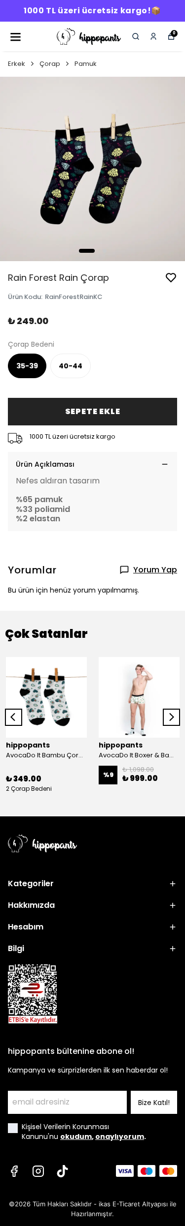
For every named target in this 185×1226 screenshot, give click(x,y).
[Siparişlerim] (153, 36)
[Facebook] (14, 1171)
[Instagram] (38, 1171)
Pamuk (85, 63)
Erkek (16, 63)
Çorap (49, 63)
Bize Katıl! (154, 1102)
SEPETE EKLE (92, 411)
